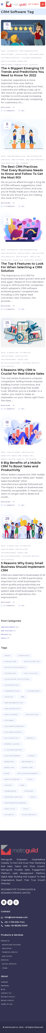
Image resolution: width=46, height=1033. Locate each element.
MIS (17, 163)
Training (24, 163)
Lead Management (8, 359)
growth (30, 738)
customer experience (10, 58)
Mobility (20, 459)
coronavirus (33, 691)
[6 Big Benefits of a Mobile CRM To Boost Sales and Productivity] (23, 432)
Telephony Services (30, 363)
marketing (9, 762)
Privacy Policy (7, 1000)
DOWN (25, 1030)
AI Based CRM (12, 353)
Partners (5, 986)
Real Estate (7, 956)
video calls (9, 809)
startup (8, 785)
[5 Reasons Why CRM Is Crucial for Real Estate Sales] (23, 332)
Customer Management (31, 58)
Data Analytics (8, 163)
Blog (3, 989)
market (31, 756)
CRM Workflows (36, 54)
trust (32, 797)
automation (12, 51)
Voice (25, 809)
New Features (7, 631)
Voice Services (7, 366)
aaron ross (23, 656)
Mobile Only (28, 456)
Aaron (7, 656)
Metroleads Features (11, 945)
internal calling (12, 744)
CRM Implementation (16, 156)
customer (9, 720)
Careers (4, 982)
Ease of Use (35, 257)
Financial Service (10, 952)
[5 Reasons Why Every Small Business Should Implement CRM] (23, 527)
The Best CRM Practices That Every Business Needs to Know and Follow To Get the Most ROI (22, 172)
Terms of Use (7, 1004)
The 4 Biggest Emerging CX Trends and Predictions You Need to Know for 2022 (22, 71)
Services (5, 960)
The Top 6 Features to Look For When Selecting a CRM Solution (22, 267)
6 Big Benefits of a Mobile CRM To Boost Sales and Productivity (21, 466)
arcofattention (31, 661)
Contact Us (6, 993)
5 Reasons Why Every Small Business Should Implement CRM (23, 566)
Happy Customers (9, 61)
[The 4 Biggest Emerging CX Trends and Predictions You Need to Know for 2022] (23, 33)
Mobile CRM (18, 260)
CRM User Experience (35, 160)
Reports (38, 260)
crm (22, 697)
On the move (31, 459)
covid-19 (8, 697)
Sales (3, 51)
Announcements (8, 627)
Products (5, 941)
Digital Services (9, 964)
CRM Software (7, 54)
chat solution (30, 673)
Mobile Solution (8, 459)
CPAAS (4, 968)
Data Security (22, 257)
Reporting (29, 260)
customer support (13, 732)
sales (30, 779)
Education (6, 948)
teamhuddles (10, 791)
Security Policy (8, 997)
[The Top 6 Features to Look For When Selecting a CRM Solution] (23, 229)
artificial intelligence (14, 667)
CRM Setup (5, 160)
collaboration (11, 685)
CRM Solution (21, 54)
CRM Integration (34, 156)
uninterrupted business (15, 803)
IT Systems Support (13, 750)
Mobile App (22, 61)
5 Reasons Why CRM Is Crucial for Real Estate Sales (22, 371)
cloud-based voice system (16, 679)
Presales (5, 634)
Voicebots (9, 815)
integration (6, 260)
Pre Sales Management (11, 363)
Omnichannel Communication (14, 65)
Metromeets (27, 762)
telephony (33, 65)
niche (6, 773)
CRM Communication (28, 51)
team (22, 785)
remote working (12, 779)
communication (11, 691)
